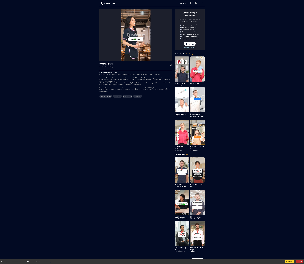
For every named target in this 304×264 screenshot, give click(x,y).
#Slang (194, 251)
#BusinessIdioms (196, 218)
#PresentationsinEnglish (183, 218)
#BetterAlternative (181, 188)
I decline (299, 261)
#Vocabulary (179, 85)
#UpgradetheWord (197, 188)
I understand (289, 261)
